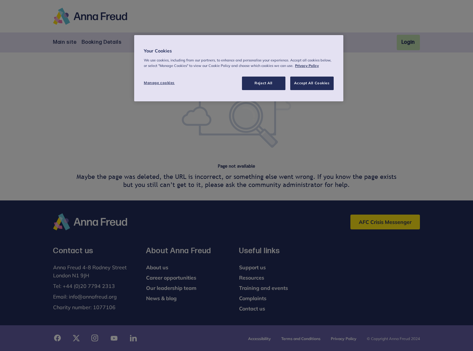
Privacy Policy (307, 65)
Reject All (264, 83)
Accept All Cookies (311, 83)
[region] (238, 68)
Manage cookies (159, 82)
